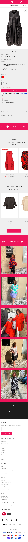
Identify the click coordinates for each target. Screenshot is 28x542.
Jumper (3, 450)
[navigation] (14, 51)
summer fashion (14, 231)
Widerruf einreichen (5, 489)
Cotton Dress (9, 174)
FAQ (2, 466)
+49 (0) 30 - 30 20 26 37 (9, 502)
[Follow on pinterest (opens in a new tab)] (16, 2)
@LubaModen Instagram (14, 242)
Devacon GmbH (14, 529)
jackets (3, 454)
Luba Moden (5, 54)
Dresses (3, 457)
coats (2, 452)
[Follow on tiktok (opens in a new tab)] (21, 2)
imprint (3, 480)
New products (4, 443)
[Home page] (14, 5)
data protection (4, 484)
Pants (2, 459)
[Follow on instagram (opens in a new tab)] (12, 2)
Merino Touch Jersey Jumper (9, 220)
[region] (14, 409)
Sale (2, 446)
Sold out (14, 90)
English (21, 524)
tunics (2, 448)
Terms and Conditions (6, 482)
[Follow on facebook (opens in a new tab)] (7, 2)
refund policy (4, 473)
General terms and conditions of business (10, 470)
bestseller (3, 441)
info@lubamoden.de (9, 505)
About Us (3, 468)
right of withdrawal (5, 486)
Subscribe (7, 433)
